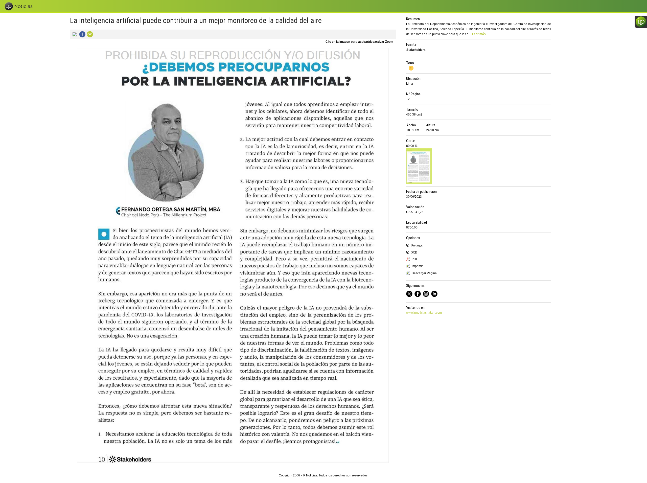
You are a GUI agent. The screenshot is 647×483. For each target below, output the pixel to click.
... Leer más (477, 34)
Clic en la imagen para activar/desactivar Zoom (359, 41)
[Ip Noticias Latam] (418, 293)
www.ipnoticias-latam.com (424, 312)
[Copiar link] (89, 34)
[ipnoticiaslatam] (427, 293)
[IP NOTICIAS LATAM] (410, 293)
